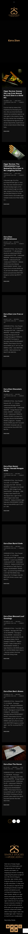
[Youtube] (16, 926)
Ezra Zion (13, 102)
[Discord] (12, 930)
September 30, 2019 (8, 621)
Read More (6, 131)
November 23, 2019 (8, 546)
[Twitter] (12, 926)
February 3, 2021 (8, 173)
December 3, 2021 (8, 100)
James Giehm (18, 100)
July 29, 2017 (7, 767)
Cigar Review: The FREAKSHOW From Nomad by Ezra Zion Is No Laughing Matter (13, 167)
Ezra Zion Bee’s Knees (13, 691)
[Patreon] (16, 930)
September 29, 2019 (8, 694)
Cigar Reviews (7, 102)
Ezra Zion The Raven (13, 764)
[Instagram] (20, 926)
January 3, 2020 (7, 242)
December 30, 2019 (8, 394)
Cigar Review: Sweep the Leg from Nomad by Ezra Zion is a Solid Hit (13, 94)
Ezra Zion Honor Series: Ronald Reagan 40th (14, 468)
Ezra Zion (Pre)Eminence (10, 238)
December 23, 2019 (8, 473)
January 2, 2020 (7, 319)
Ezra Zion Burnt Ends (13, 543)
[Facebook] (8, 926)
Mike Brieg (16, 242)
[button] (14, 2)
